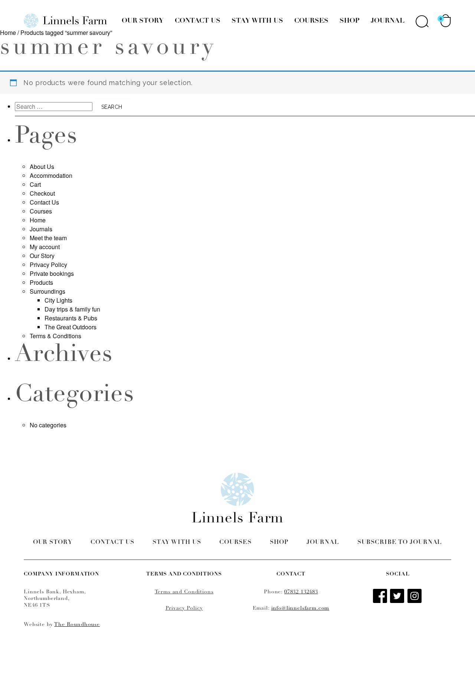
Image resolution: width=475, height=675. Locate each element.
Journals (41, 229)
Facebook (381, 596)
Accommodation (51, 175)
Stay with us (177, 542)
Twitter (398, 596)
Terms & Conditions (55, 336)
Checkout (42, 193)
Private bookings (52, 273)
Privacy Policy (48, 264)
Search (422, 21)
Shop (350, 21)
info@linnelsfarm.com (300, 608)
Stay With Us (257, 21)
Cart (35, 184)
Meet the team (48, 238)
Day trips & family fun (72, 309)
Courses (311, 21)
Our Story (143, 21)
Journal (387, 21)
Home (8, 32)
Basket (445, 20)
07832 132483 (301, 592)
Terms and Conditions (184, 592)
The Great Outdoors (70, 327)
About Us (42, 166)
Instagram (415, 596)
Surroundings (47, 291)
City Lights (58, 300)
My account (45, 246)
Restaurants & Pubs (71, 318)
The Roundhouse (77, 624)
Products (41, 282)
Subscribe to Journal (399, 542)
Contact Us (197, 21)
